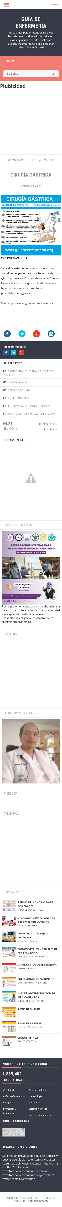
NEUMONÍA (10, 428)
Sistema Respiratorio (40, 1114)
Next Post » (50, 429)
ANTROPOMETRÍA (18, 398)
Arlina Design (38, 1201)
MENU (55, 4)
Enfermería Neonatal (14, 1096)
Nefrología (34, 1102)
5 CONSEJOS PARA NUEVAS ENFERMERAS (31, 413)
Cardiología (9, 1090)
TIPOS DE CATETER (29, 1023)
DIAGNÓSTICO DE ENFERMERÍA (37, 964)
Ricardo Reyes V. (14, 347)
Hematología (35, 1096)
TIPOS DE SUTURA (29, 1009)
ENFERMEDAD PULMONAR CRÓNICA (29, 406)
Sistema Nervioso (38, 1108)
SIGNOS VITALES (17, 382)
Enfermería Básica (38, 1090)
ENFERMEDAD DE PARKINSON (36, 979)
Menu (12, 61)
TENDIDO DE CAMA (19, 390)
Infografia (8, 1102)
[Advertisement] (31, 123)
